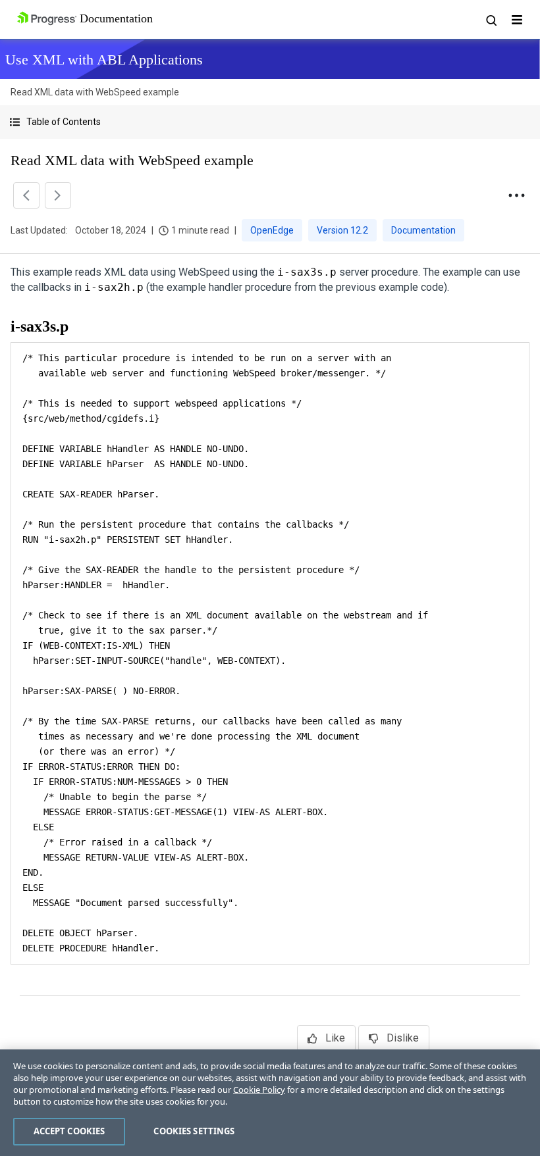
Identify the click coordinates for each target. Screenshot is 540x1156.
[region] (270, 1102)
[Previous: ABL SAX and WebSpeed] (26, 195)
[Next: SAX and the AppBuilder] (58, 195)
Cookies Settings (193, 1131)
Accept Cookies (69, 1131)
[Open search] (490, 19)
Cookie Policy (259, 1089)
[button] (270, 122)
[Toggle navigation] (517, 19)
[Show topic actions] (516, 195)
